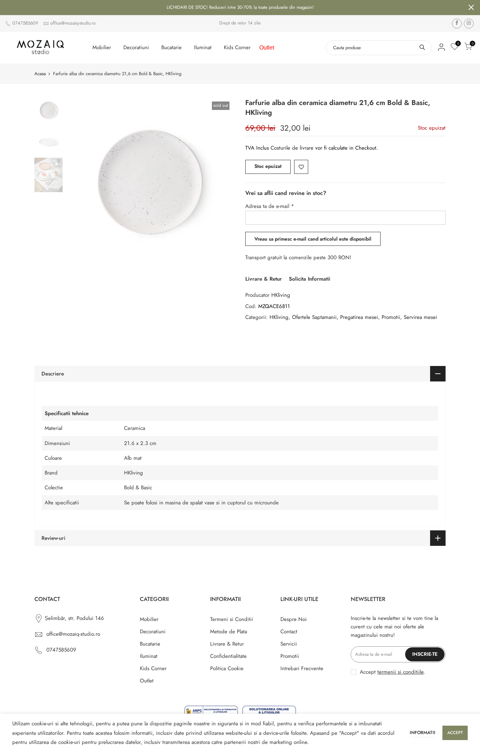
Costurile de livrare (293, 148)
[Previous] (78, 182)
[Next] (222, 182)
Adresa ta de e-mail (269, 206)
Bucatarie (171, 47)
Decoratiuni (136, 47)
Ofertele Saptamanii (314, 317)
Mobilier (101, 47)
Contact (288, 631)
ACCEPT (455, 733)
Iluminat (203, 47)
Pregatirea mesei (359, 317)
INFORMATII (422, 732)
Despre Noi (293, 619)
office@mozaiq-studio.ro (73, 23)
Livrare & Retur (263, 279)
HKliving (280, 295)
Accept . (392, 672)
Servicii (288, 644)
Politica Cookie (227, 668)
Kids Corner (237, 47)
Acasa (40, 73)
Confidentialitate (228, 656)
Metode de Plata (228, 631)
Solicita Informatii (309, 279)
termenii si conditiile (400, 672)
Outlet (266, 48)
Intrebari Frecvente (301, 668)
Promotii (391, 317)
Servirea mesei (420, 317)
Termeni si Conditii (231, 619)
